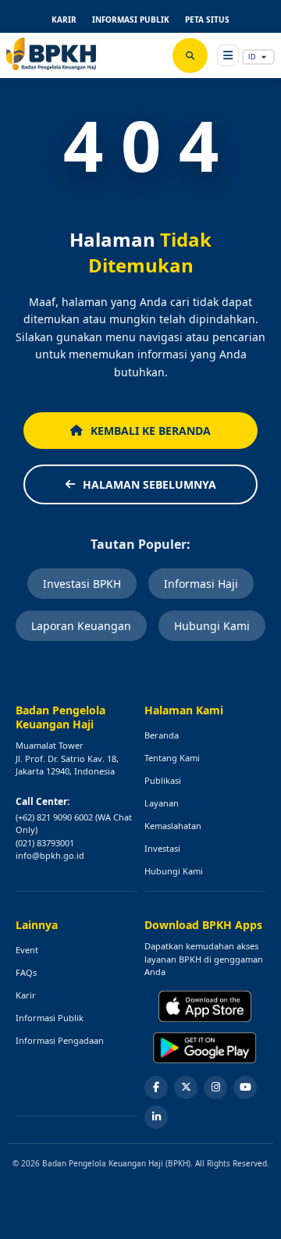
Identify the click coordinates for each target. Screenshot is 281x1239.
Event (27, 950)
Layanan (161, 803)
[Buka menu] (228, 55)
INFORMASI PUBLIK (130, 19)
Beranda (161, 735)
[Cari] (190, 55)
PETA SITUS (207, 19)
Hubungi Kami (212, 625)
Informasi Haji (201, 583)
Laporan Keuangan (81, 625)
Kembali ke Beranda (151, 430)
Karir (26, 995)
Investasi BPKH (82, 583)
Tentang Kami (172, 758)
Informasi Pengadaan (60, 1040)
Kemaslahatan (172, 825)
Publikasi (162, 780)
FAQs (26, 972)
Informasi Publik (50, 1018)
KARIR (64, 19)
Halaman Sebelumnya (149, 484)
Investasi (162, 848)
